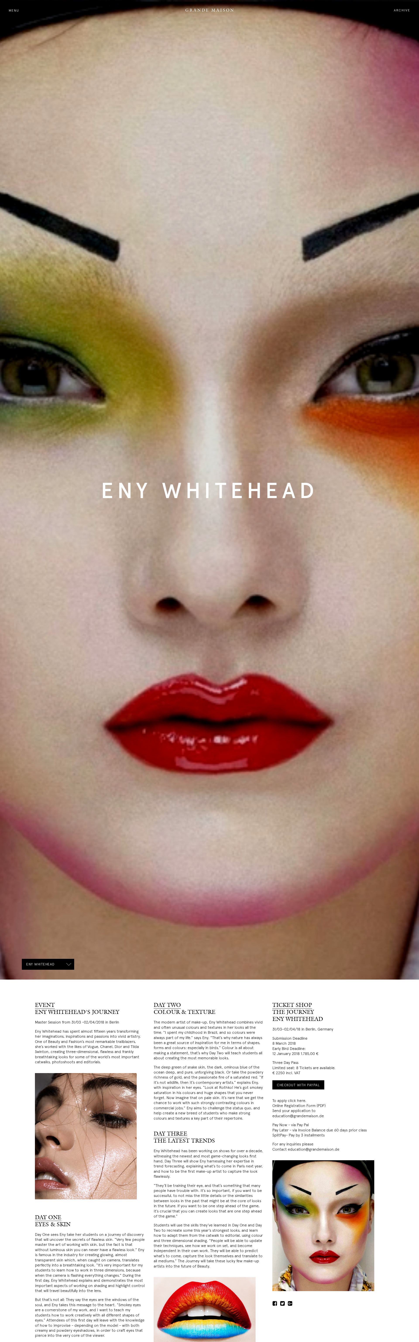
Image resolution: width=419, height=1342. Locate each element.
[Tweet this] (283, 1303)
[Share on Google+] (291, 1303)
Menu (14, 10)
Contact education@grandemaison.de (305, 1149)
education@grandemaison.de (298, 1115)
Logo (209, 10)
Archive (402, 10)
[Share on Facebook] (275, 1303)
